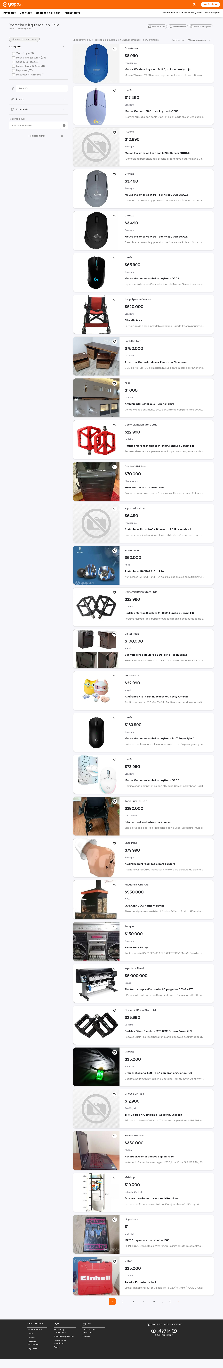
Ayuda (30, 1333)
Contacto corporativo (33, 1343)
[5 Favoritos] (114, 927)
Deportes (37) (24, 70)
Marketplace (72, 12)
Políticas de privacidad (64, 1336)
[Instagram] (158, 1331)
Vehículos (26, 12)
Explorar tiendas (170, 12)
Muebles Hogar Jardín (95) (31, 57)
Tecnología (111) (25, 53)
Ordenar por (178, 40)
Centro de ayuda (212, 12)
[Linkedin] (169, 1331)
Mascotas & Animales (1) (30, 74)
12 (170, 1301)
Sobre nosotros (34, 1329)
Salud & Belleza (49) (27, 62)
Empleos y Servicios (48, 12)
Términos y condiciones (60, 1331)
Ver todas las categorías (88, 1331)
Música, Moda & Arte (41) (30, 66)
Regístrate (32, 1348)
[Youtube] (174, 1331)
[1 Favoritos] (114, 341)
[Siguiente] (178, 1301)
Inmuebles (9, 12)
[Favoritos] (114, 49)
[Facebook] (153, 1331)
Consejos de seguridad (190, 12)
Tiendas (86, 1336)
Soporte (31, 1337)
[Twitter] (164, 1331)
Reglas (57, 1347)
